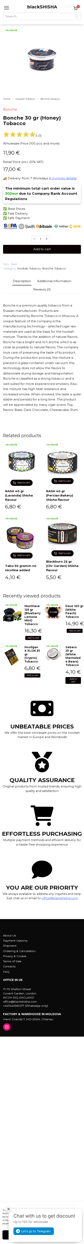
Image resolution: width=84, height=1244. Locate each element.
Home (6, 98)
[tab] (21, 281)
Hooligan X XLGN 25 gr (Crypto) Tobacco (32, 654)
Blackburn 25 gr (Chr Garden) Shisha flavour (62, 566)
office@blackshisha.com (60, 898)
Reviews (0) (42, 289)
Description (22, 281)
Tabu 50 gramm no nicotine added (20, 568)
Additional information (54, 281)
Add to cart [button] (23, 482)
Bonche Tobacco (50, 98)
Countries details (63, 178)
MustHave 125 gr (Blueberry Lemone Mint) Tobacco (32, 615)
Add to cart (42, 249)
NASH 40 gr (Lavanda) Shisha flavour (19, 495)
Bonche (10, 109)
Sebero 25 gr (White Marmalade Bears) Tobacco (73, 656)
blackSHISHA (42, 6)
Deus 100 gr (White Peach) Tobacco (74, 611)
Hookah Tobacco (25, 98)
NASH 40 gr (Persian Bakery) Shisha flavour (59, 495)
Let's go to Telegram (36, 1231)
